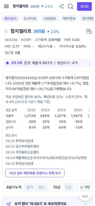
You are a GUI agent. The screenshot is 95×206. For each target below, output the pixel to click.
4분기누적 (13, 187)
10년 (56, 187)
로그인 (84, 6)
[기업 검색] (70, 6)
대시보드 (10, 18)
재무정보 (69, 18)
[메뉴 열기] (6, 6)
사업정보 (49, 18)
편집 (87, 187)
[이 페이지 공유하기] (61, 6)
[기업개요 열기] (89, 31)
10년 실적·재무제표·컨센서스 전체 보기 (35, 173)
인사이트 (30, 18)
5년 (68, 187)
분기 (30, 187)
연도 (41, 187)
